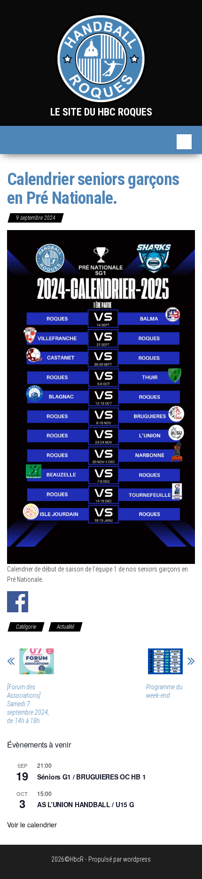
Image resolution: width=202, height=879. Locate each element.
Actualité (65, 627)
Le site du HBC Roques (101, 112)
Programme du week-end (164, 691)
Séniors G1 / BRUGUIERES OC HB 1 (91, 776)
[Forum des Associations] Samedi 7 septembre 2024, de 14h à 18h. (28, 704)
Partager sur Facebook (17, 601)
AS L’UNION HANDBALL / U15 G (85, 804)
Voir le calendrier (32, 824)
